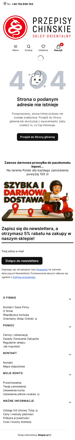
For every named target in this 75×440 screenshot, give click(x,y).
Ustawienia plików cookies (20, 394)
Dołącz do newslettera (22, 261)
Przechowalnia (12, 382)
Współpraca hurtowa (16, 314)
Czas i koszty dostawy (17, 421)
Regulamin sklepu (14, 342)
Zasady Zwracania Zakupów (21, 338)
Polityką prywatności (24, 277)
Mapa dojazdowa (14, 366)
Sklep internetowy (33, 435)
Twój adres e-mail (13, 251)
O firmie (8, 311)
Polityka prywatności (16, 418)
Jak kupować (11, 346)
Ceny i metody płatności (18, 414)
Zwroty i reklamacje (15, 334)
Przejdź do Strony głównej (37, 137)
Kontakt (8, 362)
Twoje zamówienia (14, 386)
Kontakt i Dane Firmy (16, 307)
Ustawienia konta (14, 390)
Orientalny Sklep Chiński (18, 318)
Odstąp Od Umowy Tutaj (19, 410)
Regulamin (42, 269)
